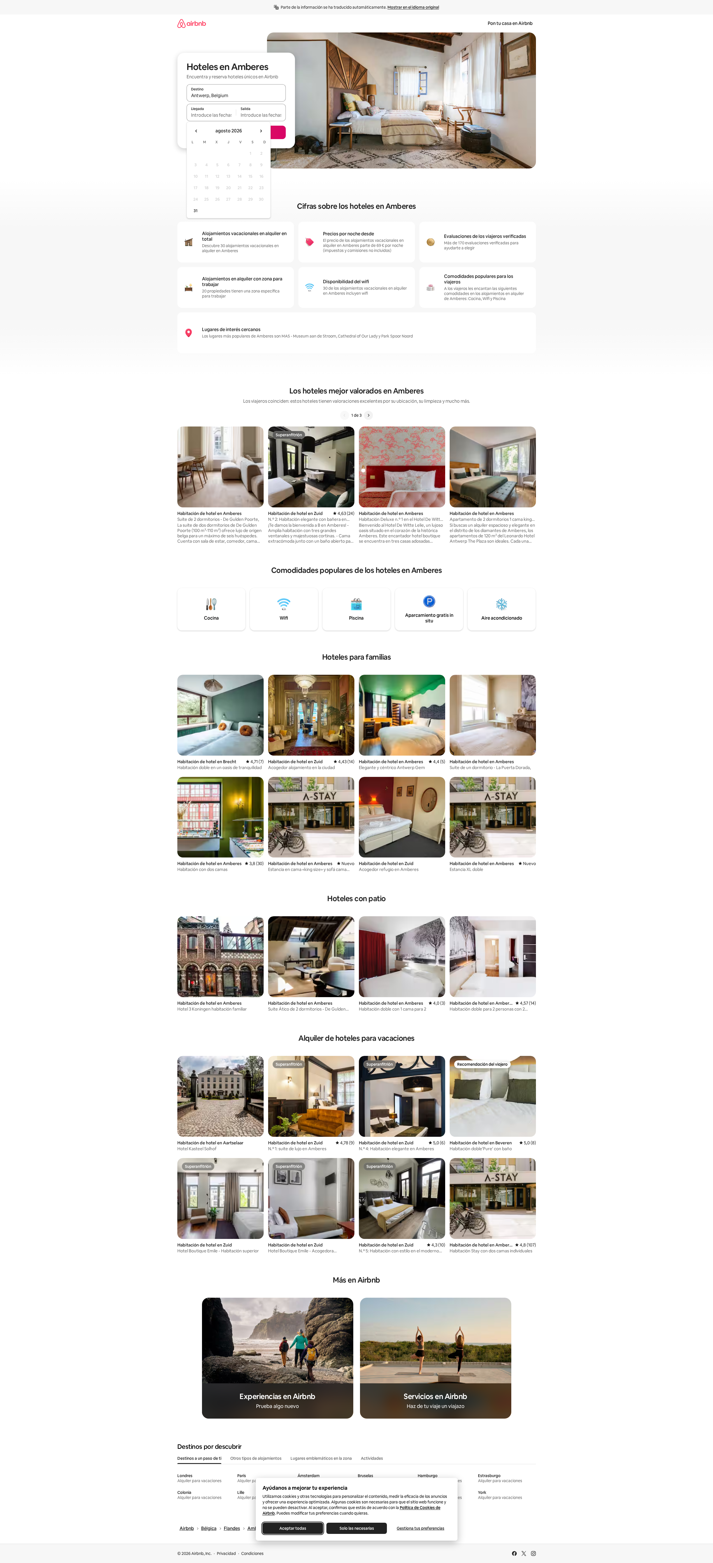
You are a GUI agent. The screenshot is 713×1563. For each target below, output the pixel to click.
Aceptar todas (292, 1528)
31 (196, 210)
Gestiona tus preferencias (420, 1528)
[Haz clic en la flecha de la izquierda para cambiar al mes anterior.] (196, 131)
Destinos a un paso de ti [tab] (199, 1458)
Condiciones (252, 1553)
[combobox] (236, 95)
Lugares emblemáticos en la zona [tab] (321, 1458)
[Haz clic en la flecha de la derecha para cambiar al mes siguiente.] (261, 131)
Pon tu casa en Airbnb (510, 23)
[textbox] (211, 115)
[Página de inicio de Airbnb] (191, 23)
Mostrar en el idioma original (413, 7)
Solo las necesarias (356, 1528)
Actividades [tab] (372, 1458)
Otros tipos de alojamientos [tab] (256, 1458)
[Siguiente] (368, 415)
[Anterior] (344, 415)
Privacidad (226, 1553)
